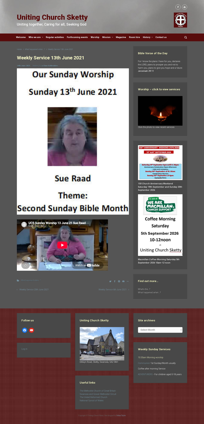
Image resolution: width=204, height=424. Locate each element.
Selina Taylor (121, 415)
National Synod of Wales (91, 400)
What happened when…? (149, 292)
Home (19, 49)
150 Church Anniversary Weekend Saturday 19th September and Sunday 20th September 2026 (160, 186)
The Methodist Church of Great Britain (98, 391)
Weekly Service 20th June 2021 (34, 289)
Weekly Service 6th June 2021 (113, 289)
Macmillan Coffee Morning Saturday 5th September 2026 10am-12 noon (159, 261)
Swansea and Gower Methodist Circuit (98, 394)
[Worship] (160, 110)
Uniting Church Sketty (52, 17)
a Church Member (50, 66)
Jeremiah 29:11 (146, 71)
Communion (144, 363)
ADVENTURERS (145, 374)
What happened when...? (35, 49)
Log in (24, 349)
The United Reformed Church (93, 397)
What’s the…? (144, 289)
